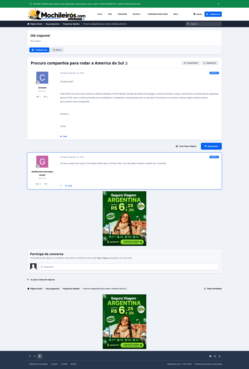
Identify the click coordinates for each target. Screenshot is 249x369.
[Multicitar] (61, 186)
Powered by (208, 364)
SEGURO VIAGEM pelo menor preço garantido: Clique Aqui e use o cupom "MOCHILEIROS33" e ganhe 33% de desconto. (87, 3)
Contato (54, 364)
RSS (74, 364)
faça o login (102, 258)
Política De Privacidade (38, 364)
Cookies (64, 364)
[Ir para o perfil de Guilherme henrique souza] (42, 162)
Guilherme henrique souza (42, 173)
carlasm (42, 87)
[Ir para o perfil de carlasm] (42, 78)
